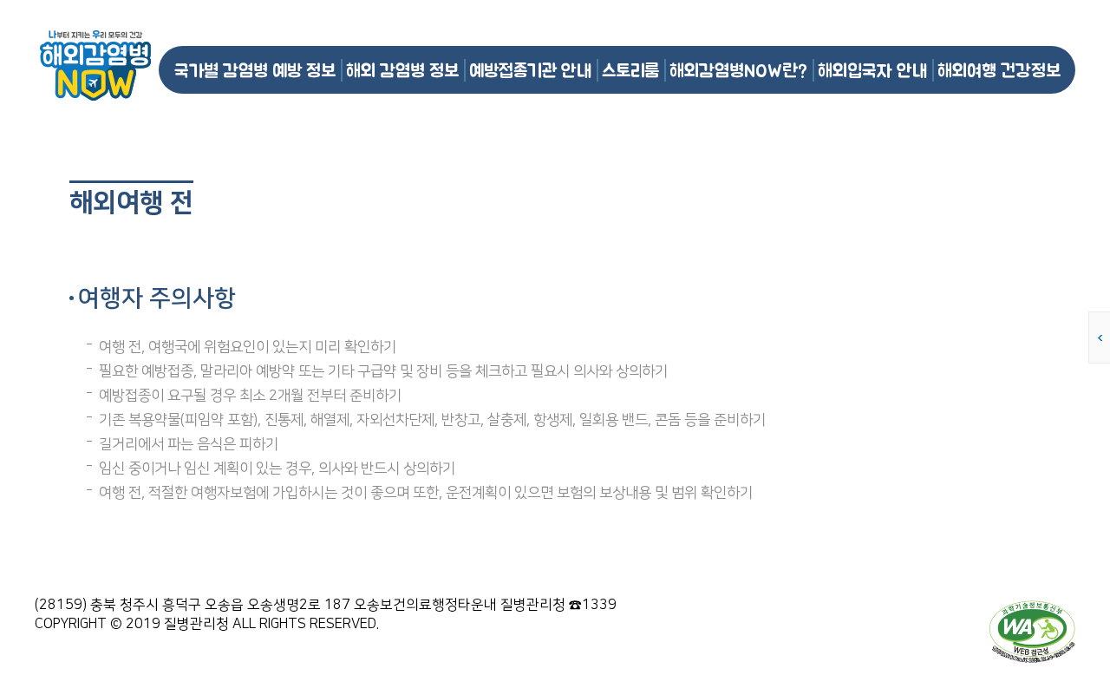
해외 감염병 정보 (402, 70)
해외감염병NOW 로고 (95, 65)
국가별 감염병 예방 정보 (255, 70)
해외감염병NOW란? (738, 70)
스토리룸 (630, 70)
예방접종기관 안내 (530, 70)
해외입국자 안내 (872, 70)
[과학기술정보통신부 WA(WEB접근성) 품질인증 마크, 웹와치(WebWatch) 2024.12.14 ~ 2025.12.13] (1032, 631)
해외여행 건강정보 (999, 70)
